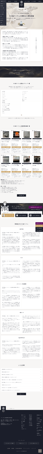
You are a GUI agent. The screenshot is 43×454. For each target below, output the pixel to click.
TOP (8, 408)
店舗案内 (38, 433)
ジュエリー (2, 18)
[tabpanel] (21, 102)
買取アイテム (3, 1)
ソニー (23, 163)
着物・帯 (2, 20)
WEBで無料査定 (22, 215)
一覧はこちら (21, 394)
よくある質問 (39, 421)
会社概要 (8, 448)
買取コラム (38, 425)
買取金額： (5, 147)
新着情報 (38, 423)
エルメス (13, 138)
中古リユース (21, 443)
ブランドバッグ (23, 418)
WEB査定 (30, 423)
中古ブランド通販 (39, 428)
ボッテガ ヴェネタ (4, 163)
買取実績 (2, 5)
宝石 (1, 16)
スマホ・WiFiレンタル (33, 443)
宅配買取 (30, 416)
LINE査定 (30, 425)
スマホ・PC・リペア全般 (9, 443)
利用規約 (12, 448)
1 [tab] (21, 115)
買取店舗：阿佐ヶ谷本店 (4, 144)
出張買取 (30, 418)
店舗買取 (30, 419)
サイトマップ (34, 448)
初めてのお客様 (39, 419)
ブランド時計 (2, 7)
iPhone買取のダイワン (39, 431)
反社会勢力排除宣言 (18, 448)
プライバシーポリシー (26, 448)
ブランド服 (23, 419)
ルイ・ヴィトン (4, 138)
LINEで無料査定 (36, 215)
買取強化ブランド (3, 3)
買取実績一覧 (21, 195)
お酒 (1, 22)
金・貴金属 (2, 14)
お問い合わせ (39, 435)
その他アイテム (3, 24)
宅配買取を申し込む (39, 223)
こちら (39, 209)
